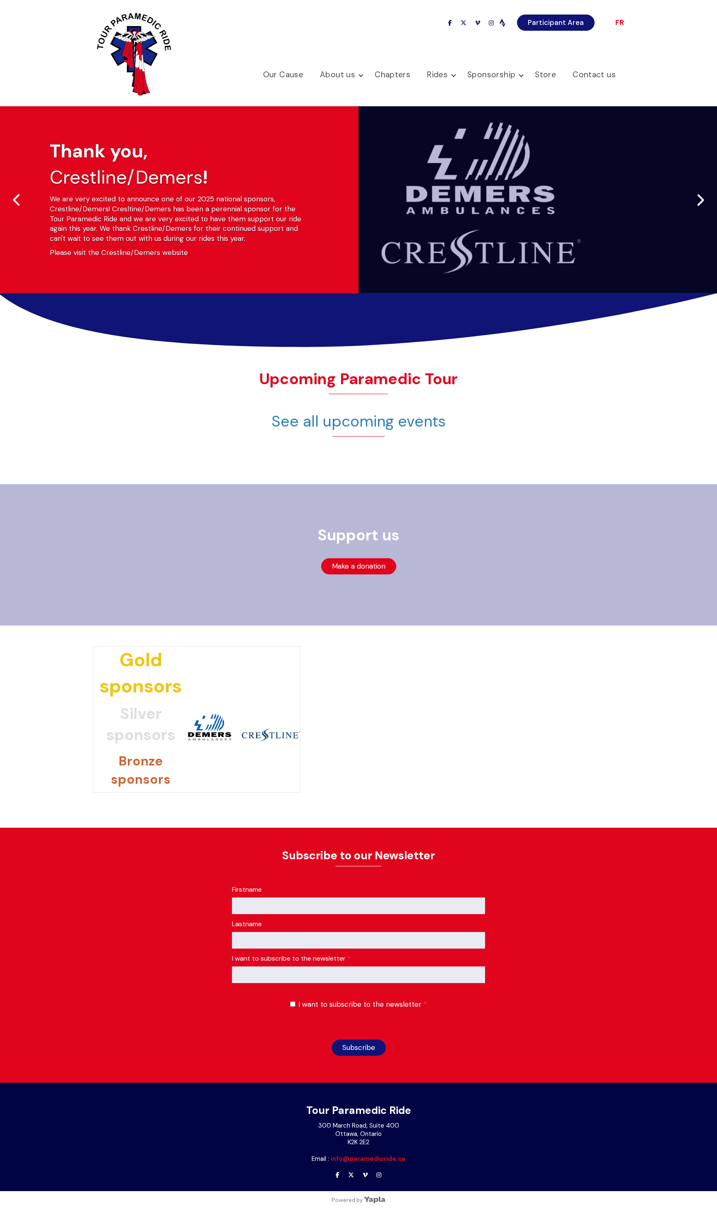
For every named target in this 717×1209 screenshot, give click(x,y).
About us (337, 74)
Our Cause (283, 74)
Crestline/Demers (126, 177)
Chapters (392, 74)
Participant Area (556, 22)
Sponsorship (491, 74)
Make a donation (358, 566)
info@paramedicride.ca (368, 1159)
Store (545, 74)
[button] (704, 193)
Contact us (594, 74)
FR (619, 22)
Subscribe (358, 1047)
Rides (437, 74)
